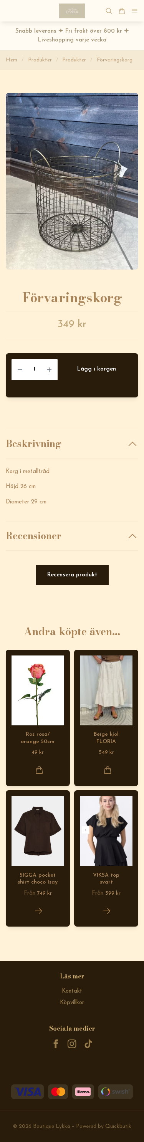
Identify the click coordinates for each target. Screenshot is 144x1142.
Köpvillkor (72, 1003)
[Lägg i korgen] (39, 770)
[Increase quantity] (49, 369)
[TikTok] (88, 1043)
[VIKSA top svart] (107, 911)
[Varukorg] (121, 11)
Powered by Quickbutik (103, 1126)
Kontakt (72, 991)
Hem (11, 60)
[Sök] (108, 11)
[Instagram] (72, 1043)
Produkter (40, 60)
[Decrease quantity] (20, 369)
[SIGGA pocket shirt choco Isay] (38, 911)
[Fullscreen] (72, 181)
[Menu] (134, 11)
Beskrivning (33, 443)
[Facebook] (55, 1043)
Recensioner (33, 535)
